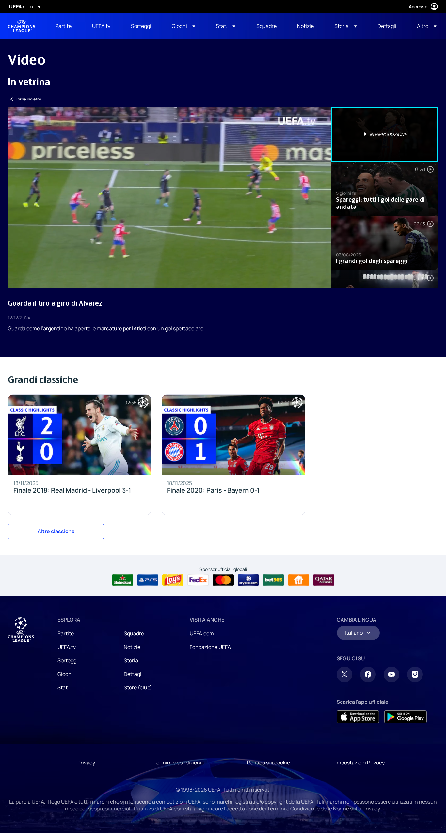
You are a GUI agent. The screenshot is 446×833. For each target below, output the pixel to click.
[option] (384, 134)
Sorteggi (67, 660)
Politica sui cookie (268, 762)
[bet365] (273, 580)
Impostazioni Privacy (360, 762)
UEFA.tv (66, 647)
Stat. (63, 687)
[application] (169, 197)
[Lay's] (172, 580)
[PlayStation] (147, 580)
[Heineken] (122, 580)
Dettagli (133, 674)
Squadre (134, 633)
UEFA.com (202, 633)
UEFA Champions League (21, 26)
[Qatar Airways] (323, 580)
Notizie (132, 647)
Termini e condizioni (177, 762)
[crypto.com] (248, 580)
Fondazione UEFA (210, 647)
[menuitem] (65, 26)
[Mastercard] (223, 580)
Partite (65, 633)
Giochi (65, 674)
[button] (183, 26)
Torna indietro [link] (28, 99)
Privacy (86, 762)
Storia (131, 660)
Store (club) (138, 687)
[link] (63, 26)
